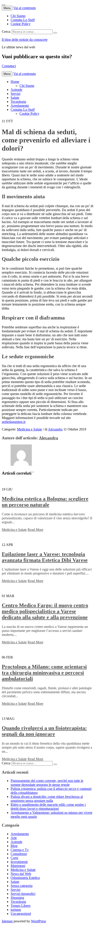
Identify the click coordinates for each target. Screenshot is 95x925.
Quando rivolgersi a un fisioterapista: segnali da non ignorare (44, 731)
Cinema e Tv (20, 850)
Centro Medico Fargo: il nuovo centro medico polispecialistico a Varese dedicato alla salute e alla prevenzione (45, 611)
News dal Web (21, 874)
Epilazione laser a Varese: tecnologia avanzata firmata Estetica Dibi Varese (45, 557)
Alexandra (55, 429)
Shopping (17, 898)
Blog (14, 846)
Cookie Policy (20, 24)
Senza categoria (21, 886)
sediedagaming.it (13, 422)
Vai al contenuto (24, 8)
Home (15, 82)
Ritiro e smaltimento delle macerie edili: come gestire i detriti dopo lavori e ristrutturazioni (48, 806)
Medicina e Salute (29, 429)
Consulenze (19, 854)
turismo (16, 909)
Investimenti (19, 862)
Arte (14, 838)
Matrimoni (18, 866)
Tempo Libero (20, 905)
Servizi (15, 93)
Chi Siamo (18, 16)
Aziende (16, 90)
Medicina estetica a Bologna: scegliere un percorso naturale (45, 502)
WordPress (38, 921)
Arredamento (20, 105)
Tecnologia (18, 101)
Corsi (14, 858)
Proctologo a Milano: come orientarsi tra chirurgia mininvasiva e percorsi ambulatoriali (44, 673)
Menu (7, 8)
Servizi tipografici (23, 894)
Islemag (7, 921)
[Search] (55, 32)
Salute (15, 97)
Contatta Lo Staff (23, 20)
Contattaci (9, 66)
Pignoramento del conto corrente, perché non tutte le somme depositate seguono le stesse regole (47, 783)
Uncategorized (21, 913)
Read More (35, 530)
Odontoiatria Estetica (25, 878)
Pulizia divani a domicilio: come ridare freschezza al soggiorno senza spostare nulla (47, 798)
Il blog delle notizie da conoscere (25, 39)
